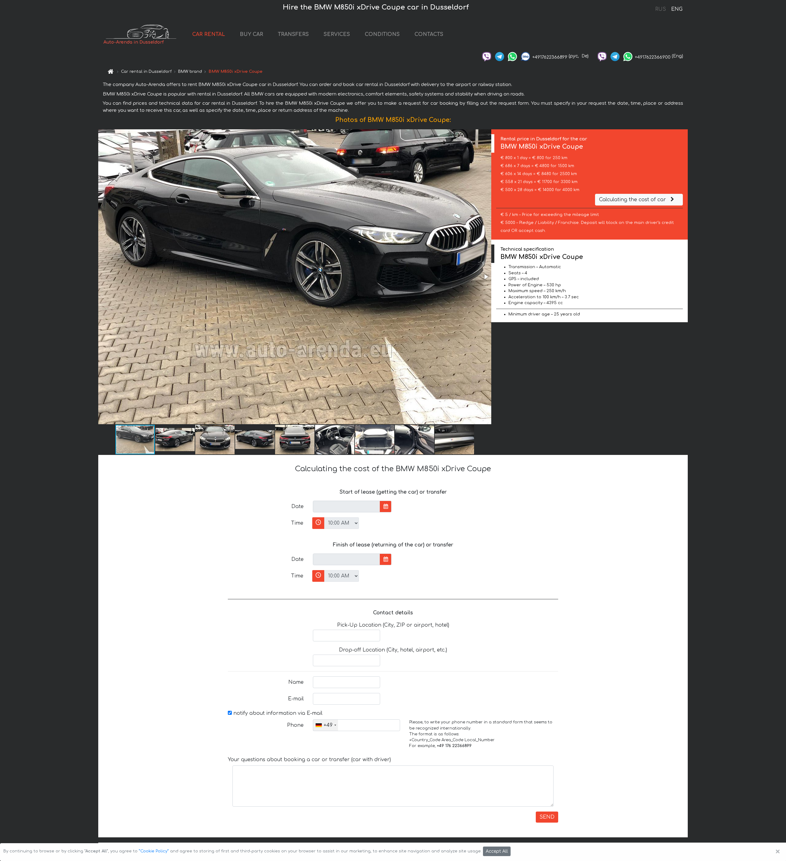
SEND (546, 817)
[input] (346, 506)
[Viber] (486, 56)
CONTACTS (428, 34)
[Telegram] (499, 56)
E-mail (296, 699)
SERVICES (337, 34)
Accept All (497, 851)
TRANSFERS (293, 34)
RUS (660, 9)
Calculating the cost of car (633, 199)
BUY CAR (251, 34)
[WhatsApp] (512, 56)
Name (296, 682)
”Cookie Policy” (154, 851)
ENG (676, 9)
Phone (295, 725)
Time (297, 523)
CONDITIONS (382, 34)
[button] (486, 277)
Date (297, 506)
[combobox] (325, 725)
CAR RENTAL (208, 34)
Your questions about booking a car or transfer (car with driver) (309, 759)
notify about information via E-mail (277, 713)
